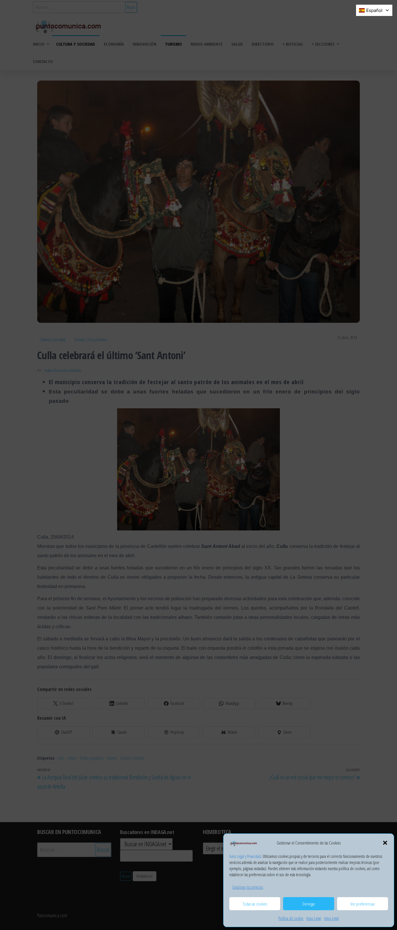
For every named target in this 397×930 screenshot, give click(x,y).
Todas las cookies (255, 904)
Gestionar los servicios (247, 887)
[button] (385, 843)
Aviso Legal (313, 918)
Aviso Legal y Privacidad (245, 856)
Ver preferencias (362, 904)
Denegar (309, 904)
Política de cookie (290, 918)
